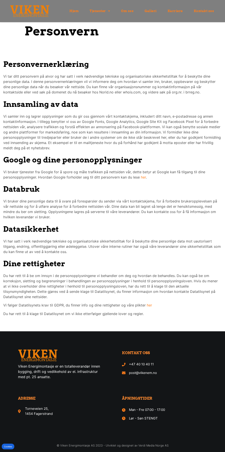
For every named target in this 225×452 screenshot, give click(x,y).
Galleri (151, 11)
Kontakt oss (204, 11)
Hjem (74, 11)
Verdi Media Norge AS (153, 445)
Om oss (127, 11)
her (143, 177)
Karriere (175, 11)
